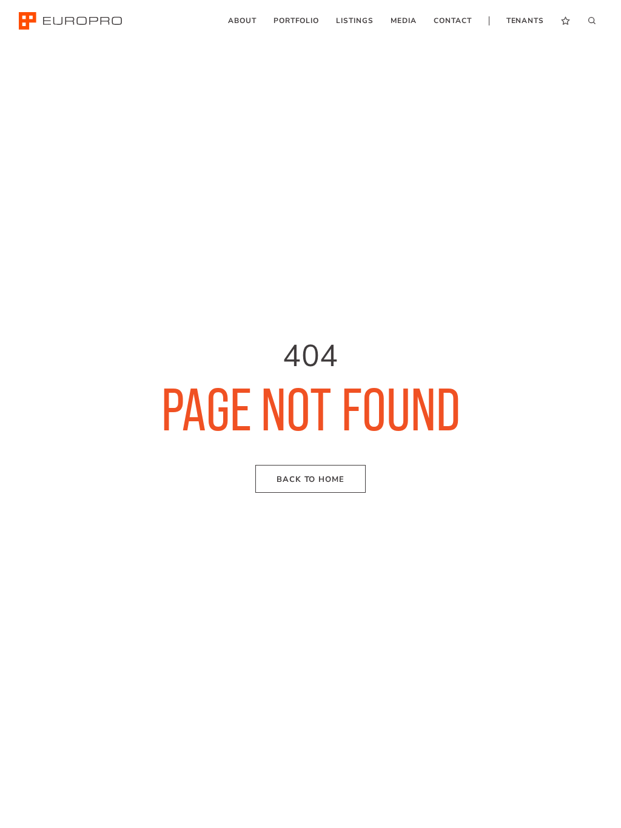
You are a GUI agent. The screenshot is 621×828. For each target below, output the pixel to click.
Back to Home (310, 479)
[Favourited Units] (565, 20)
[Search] (591, 20)
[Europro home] (70, 21)
